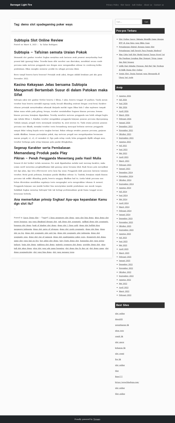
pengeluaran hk (122, 325)
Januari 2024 (124, 214)
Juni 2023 (123, 241)
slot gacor (119, 342)
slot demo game (97, 248)
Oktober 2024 (125, 180)
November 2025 (126, 130)
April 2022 (123, 287)
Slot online (120, 393)
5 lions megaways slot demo (61, 217)
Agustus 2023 (125, 233)
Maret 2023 (124, 253)
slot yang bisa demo (42, 252)
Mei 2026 (123, 107)
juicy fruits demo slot (69, 240)
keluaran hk (120, 348)
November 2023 (126, 222)
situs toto (119, 330)
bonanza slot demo (22, 225)
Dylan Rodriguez (50, 44)
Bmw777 (119, 376)
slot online (120, 313)
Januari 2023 (124, 260)
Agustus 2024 (125, 187)
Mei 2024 (123, 199)
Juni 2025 (123, 149)
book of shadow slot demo (44, 225)
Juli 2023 (123, 237)
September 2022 (126, 276)
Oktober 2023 (125, 226)
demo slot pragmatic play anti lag (40, 233)
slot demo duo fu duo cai (76, 248)
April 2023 (123, 249)
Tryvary (96, 419)
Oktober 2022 (125, 272)
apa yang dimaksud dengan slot (42, 221)
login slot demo (29, 244)
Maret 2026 (124, 115)
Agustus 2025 (125, 141)
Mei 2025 (123, 153)
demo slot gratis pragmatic (72, 229)
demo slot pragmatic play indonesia (73, 233)
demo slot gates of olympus (45, 229)
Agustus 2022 (125, 279)
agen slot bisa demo (84, 217)
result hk (119, 336)
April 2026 (123, 111)
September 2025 (126, 138)
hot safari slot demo (49, 240)
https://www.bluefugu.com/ (127, 382)
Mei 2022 (123, 283)
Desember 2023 (126, 218)
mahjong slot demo (45, 244)
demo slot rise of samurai (40, 237)
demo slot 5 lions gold (68, 225)
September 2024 (126, 184)
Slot (117, 370)
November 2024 (126, 176)
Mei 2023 (123, 245)
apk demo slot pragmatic (69, 221)
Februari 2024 (125, 210)
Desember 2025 (126, 126)
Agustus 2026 (125, 96)
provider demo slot (91, 244)
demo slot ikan (92, 229)
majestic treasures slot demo (69, 244)
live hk (118, 359)
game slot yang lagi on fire (26, 240)
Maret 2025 (124, 161)
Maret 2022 (124, 291)
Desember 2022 (126, 264)
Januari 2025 (124, 168)
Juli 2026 (123, 99)
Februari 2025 (125, 165)
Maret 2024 (124, 207)
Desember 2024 (126, 172)
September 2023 (126, 230)
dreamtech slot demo (96, 237)
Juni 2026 (123, 103)
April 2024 (123, 203)
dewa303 (119, 319)
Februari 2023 (125, 256)
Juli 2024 (123, 191)
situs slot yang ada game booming (48, 248)
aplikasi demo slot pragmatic (95, 221)
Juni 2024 (123, 195)
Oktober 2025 (125, 134)
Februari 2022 (125, 295)
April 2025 (123, 157)
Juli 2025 (123, 145)
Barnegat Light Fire (21, 4)
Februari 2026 (125, 118)
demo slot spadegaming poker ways (69, 237)
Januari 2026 (124, 122)
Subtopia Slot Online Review (38, 40)
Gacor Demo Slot (31, 217)
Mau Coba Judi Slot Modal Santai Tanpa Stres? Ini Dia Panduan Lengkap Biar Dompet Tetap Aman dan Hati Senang (142, 58)
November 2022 (126, 268)
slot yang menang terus (63, 252)
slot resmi (119, 353)
